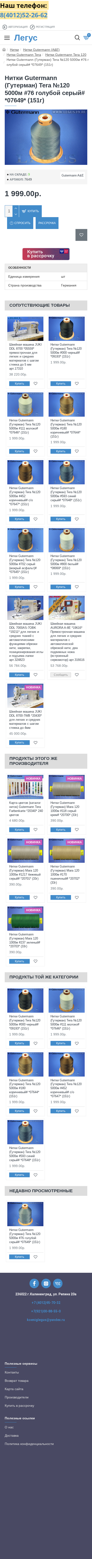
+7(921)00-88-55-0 (46, 1311)
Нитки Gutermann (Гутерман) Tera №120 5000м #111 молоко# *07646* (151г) (24, 426)
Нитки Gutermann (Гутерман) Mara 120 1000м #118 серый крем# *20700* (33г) (64, 809)
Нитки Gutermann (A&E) (41, 50)
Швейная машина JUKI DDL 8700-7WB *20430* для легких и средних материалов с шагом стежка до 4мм (25, 719)
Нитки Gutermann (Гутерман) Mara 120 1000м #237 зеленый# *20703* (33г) (24, 940)
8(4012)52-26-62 (23, 15)
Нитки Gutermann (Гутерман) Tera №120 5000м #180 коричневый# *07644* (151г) (66, 428)
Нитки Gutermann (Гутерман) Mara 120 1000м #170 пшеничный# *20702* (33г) (65, 874)
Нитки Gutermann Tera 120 (65, 55)
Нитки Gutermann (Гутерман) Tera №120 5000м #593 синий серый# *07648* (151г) (66, 494)
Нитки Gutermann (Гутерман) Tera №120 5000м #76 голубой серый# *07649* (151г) (24, 1236)
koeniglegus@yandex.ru (46, 1320)
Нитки (14, 50)
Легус (26, 38)
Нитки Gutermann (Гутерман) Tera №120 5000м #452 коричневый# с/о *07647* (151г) (24, 496)
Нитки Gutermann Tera (24, 55)
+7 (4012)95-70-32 (46, 1303)
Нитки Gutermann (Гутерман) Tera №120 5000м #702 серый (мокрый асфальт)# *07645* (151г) (24, 564)
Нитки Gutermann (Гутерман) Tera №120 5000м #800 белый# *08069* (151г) (66, 562)
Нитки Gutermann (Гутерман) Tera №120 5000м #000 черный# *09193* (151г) (66, 350)
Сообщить (61, 675)
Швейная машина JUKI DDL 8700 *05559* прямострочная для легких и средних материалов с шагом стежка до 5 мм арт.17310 (25, 356)
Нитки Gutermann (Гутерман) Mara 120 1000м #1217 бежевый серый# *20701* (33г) (25, 872)
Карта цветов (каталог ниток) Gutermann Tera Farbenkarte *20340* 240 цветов (26, 809)
